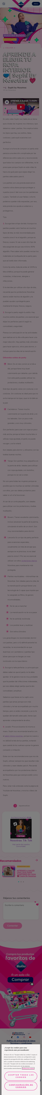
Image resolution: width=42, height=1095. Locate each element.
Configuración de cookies (21, 1086)
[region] (21, 1069)
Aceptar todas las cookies (21, 1076)
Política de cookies (28, 1068)
